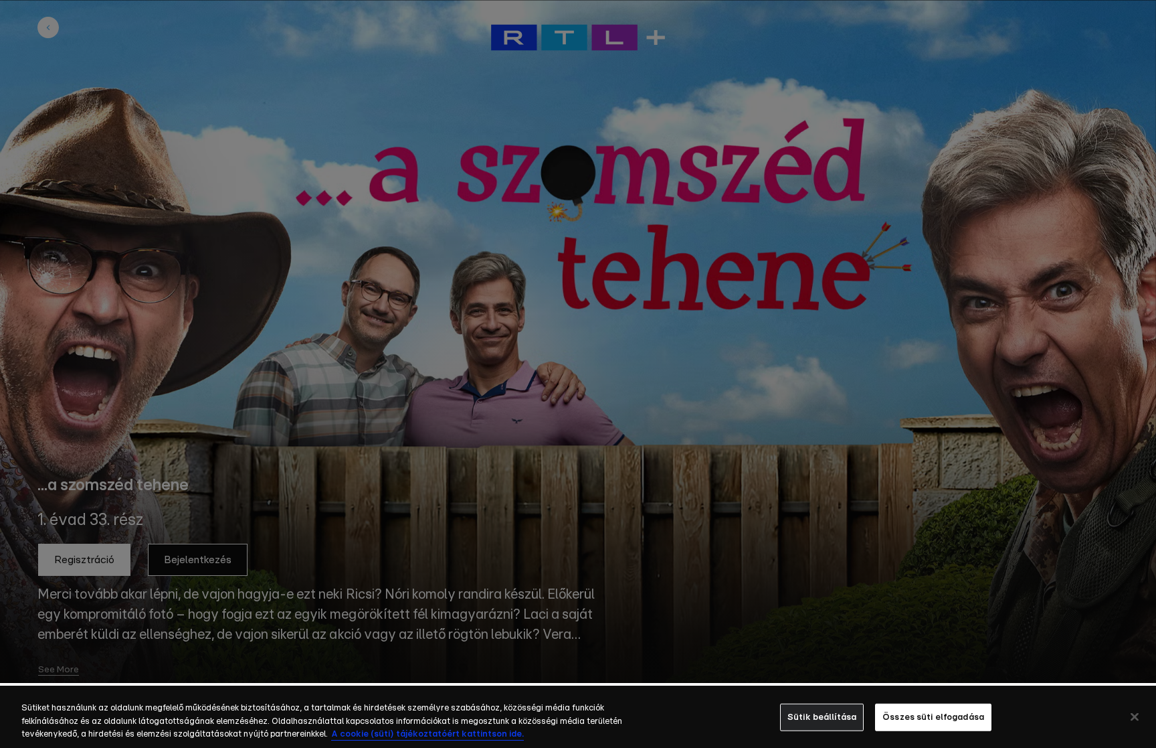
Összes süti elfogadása (933, 717)
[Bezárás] (1134, 716)
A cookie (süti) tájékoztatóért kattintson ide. (427, 734)
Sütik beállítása (821, 717)
